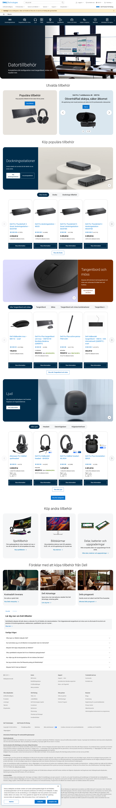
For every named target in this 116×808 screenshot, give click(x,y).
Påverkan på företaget (37, 714)
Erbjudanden (6, 708)
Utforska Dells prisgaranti (87, 601)
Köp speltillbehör (20, 550)
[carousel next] (109, 112)
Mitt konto (33, 678)
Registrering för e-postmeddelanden (94, 702)
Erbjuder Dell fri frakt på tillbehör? (16, 667)
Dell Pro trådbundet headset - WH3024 (42, 457)
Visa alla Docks (58, 253)
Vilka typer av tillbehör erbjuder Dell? (17, 638)
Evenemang (88, 699)
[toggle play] (109, 185)
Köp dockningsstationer (13, 175)
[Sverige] (4, 14)
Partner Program (62, 702)
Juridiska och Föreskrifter (94, 727)
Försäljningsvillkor (26, 727)
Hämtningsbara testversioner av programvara (97, 711)
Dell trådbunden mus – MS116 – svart (18, 337)
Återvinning (34, 711)
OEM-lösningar (62, 699)
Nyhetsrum (34, 708)
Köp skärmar (57, 550)
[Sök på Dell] (62, 2)
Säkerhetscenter (89, 708)
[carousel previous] (62, 112)
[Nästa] (111, 223)
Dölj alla (15, 611)
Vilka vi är (33, 696)
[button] (80, 2)
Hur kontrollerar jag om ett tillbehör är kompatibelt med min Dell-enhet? (27, 643)
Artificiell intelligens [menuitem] (8, 7)
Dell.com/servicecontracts (41, 750)
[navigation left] (10, 194)
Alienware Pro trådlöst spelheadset (18, 457)
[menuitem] (20, 7)
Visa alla (7, 611)
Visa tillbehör (30, 103)
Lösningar (6, 702)
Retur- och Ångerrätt (63, 684)
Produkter (6, 699)
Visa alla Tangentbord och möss (58, 372)
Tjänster (5, 705)
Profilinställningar (35, 684)
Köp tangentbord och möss (88, 291)
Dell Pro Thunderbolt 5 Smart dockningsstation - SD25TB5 (69, 226)
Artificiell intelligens (8, 696)
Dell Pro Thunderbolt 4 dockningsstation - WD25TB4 (93, 226)
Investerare (34, 705)
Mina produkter (35, 687)
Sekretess (37, 727)
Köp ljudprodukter (13, 407)
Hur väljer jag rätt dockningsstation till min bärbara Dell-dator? (25, 657)
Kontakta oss (88, 681)
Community (88, 678)
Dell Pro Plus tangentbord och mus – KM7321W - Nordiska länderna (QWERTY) (44, 340)
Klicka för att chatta (20, 767)
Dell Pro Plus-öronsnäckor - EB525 (95, 457)
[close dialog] (114, 11)
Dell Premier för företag (107, 7)
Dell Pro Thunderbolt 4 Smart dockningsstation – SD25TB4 (19, 226)
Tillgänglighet (6, 730)
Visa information (20, 246)
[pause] (83, 131)
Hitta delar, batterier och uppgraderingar (94, 553)
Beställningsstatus (36, 681)
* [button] (110, 597)
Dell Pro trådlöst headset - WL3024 (70, 457)
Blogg (86, 696)
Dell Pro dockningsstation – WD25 (45, 225)
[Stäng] (58, 786)
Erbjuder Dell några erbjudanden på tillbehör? (19, 648)
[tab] (43, 195)
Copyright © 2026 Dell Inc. (10, 727)
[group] (86, 112)
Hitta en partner (62, 696)
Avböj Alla (40, 801)
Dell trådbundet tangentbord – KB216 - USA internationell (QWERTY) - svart (95, 340)
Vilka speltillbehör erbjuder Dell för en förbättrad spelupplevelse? (25, 652)
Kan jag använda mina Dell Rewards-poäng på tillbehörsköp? (24, 662)
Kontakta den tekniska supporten (66, 681)
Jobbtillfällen (34, 699)
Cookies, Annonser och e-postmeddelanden (72, 727)
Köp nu (86, 109)
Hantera (11, 801)
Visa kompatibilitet (27, 175)
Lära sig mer (45, 602)
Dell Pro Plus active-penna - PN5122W (70, 337)
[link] (90, 2)
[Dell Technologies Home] (10, 2)
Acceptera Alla (53, 801)
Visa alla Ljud (58, 489)
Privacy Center (89, 705)
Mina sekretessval (49, 727)
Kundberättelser (35, 717)
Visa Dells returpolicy (10, 601)
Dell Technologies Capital (37, 702)
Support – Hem (62, 678)
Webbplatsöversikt (8, 678)
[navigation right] (114, 20)
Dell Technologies (8, 723)
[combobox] (44, 2)
